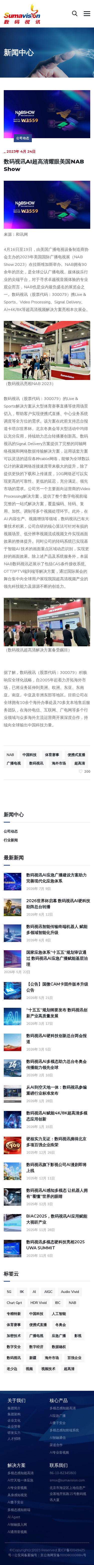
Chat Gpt (14, 1302)
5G (9, 1291)
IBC (57, 1302)
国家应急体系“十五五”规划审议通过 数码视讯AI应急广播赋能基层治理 (57, 958)
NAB (10, 754)
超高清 (79, 763)
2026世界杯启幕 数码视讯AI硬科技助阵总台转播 (58, 903)
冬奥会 (60, 1324)
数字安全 (14, 1346)
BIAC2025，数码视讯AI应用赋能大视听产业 (56, 1219)
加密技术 (14, 1335)
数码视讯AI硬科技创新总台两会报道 (56, 1038)
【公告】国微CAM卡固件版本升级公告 (57, 987)
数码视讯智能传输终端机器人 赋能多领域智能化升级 (56, 929)
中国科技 (30, 754)
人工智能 (59, 1313)
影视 (77, 1335)
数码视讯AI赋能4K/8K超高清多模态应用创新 (56, 1116)
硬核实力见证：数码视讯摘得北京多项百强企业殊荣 (56, 1141)
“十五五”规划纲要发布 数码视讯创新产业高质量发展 (56, 1013)
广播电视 (14, 763)
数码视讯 (36, 763)
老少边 (12, 1368)
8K (22, 1291)
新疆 (32, 1357)
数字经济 (36, 1346)
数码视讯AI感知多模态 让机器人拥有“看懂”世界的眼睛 (57, 1193)
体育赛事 (52, 754)
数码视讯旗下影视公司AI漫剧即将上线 (56, 1167)
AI (34, 1291)
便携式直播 (76, 754)
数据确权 (59, 1346)
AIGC (48, 1291)
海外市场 (59, 763)
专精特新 (14, 1313)
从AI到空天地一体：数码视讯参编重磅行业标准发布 (56, 1090)
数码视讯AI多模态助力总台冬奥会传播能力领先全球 (56, 1064)
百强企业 (74, 1357)
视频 (29, 1368)
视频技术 (48, 1368)
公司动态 (22, 138)
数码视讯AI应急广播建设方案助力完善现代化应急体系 (56, 878)
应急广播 (59, 1335)
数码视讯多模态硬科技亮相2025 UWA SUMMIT (55, 1245)
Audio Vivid (70, 1291)
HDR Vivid (39, 1302)
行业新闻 (11, 840)
